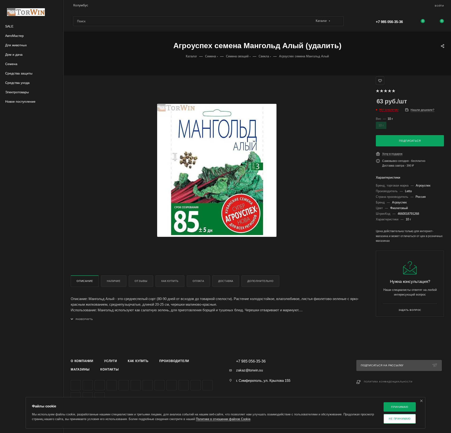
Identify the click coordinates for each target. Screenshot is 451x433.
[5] (393, 91)
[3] (385, 91)
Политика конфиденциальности (388, 381)
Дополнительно (260, 281)
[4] (389, 91)
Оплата (198, 281)
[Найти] (338, 21)
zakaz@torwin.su (249, 370)
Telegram (124, 385)
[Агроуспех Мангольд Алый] (217, 170)
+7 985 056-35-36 (389, 22)
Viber (172, 385)
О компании (82, 361)
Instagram (112, 385)
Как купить (170, 281)
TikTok (207, 385)
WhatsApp (184, 385)
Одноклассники (148, 385)
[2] (381, 91)
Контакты (109, 369)
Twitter (100, 385)
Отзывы (141, 281)
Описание (85, 281)
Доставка (225, 281)
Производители (174, 361)
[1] (377, 91)
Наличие (114, 281)
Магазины (80, 369)
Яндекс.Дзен (196, 385)
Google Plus (160, 385)
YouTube (136, 385)
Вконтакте (76, 385)
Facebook (88, 385)
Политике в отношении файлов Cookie (223, 419)
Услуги (110, 361)
